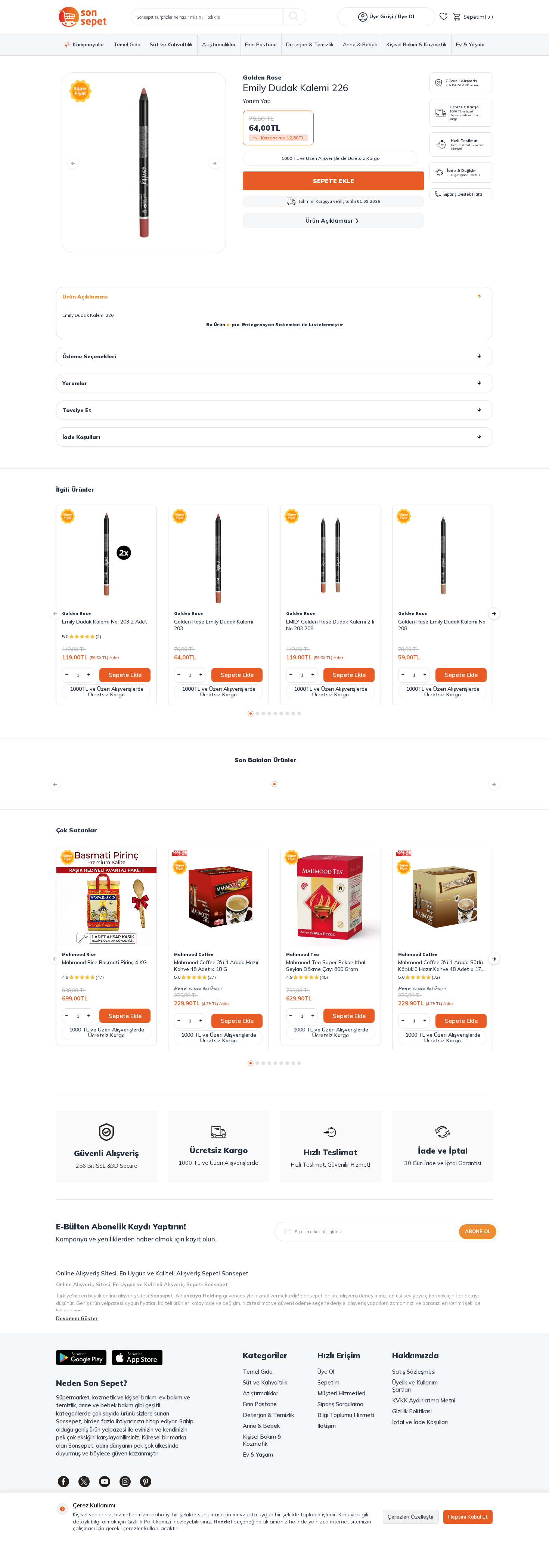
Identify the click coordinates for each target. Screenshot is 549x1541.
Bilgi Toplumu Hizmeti (345, 1414)
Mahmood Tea (302, 954)
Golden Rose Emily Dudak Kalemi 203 (213, 625)
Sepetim (328, 1382)
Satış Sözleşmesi (413, 1371)
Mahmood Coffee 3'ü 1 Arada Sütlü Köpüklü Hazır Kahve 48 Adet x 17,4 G (441, 965)
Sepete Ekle (333, 181)
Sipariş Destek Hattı (462, 194)
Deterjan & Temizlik (310, 44)
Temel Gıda (127, 44)
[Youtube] (104, 1481)
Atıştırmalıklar (219, 44)
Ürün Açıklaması (328, 220)
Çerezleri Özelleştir (411, 1516)
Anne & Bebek (360, 44)
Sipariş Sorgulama (340, 1404)
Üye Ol (325, 1371)
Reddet (223, 1521)
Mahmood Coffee (193, 954)
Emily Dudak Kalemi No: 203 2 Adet (104, 621)
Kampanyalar (88, 44)
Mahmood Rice (79, 954)
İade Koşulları (81, 437)
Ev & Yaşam (470, 44)
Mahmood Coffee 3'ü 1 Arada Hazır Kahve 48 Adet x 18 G (216, 965)
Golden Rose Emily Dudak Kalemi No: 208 (442, 625)
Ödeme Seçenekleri (89, 356)
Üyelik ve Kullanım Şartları (415, 1386)
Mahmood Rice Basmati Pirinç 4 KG (104, 962)
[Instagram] (125, 1481)
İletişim (326, 1425)
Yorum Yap (257, 101)
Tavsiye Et (77, 410)
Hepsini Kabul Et (468, 1516)
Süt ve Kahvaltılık (171, 44)
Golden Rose (262, 77)
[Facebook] (63, 1481)
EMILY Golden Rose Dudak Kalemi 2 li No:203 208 (330, 625)
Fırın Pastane (261, 44)
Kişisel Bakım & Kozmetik (417, 44)
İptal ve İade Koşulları (420, 1422)
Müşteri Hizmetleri (341, 1393)
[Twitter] (84, 1481)
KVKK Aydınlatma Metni (423, 1400)
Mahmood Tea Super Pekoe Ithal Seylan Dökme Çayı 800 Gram (325, 965)
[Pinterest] (145, 1481)
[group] (144, 163)
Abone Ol (477, 1231)
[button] (72, 162)
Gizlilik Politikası (412, 1411)
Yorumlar (74, 383)
